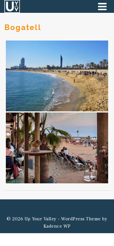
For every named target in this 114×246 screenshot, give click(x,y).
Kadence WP (57, 226)
